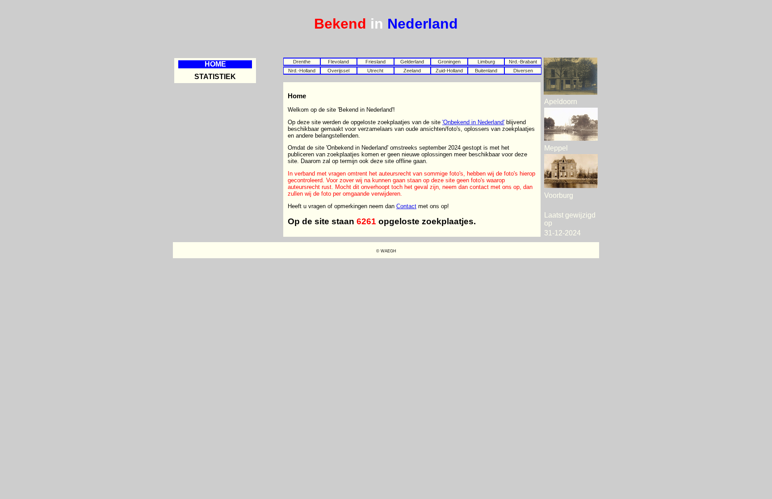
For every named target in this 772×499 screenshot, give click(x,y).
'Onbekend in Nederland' (473, 122)
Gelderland (412, 61)
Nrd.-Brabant (523, 61)
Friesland (375, 61)
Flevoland (338, 61)
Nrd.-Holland (301, 70)
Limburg (486, 61)
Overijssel (338, 70)
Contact (406, 206)
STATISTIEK (215, 76)
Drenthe (301, 61)
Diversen (523, 70)
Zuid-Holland (449, 70)
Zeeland (412, 70)
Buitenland (486, 70)
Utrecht (375, 70)
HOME (215, 64)
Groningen (449, 61)
